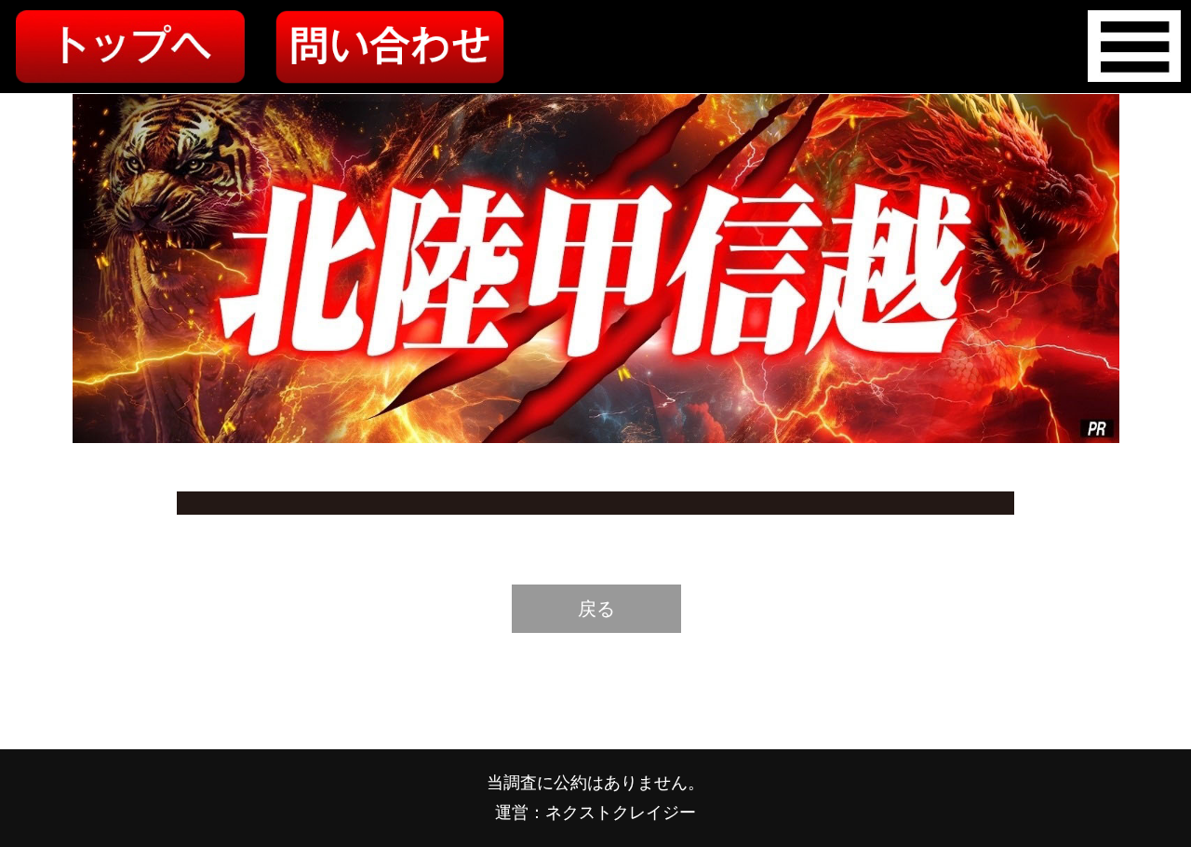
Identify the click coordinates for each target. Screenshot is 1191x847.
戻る (596, 608)
